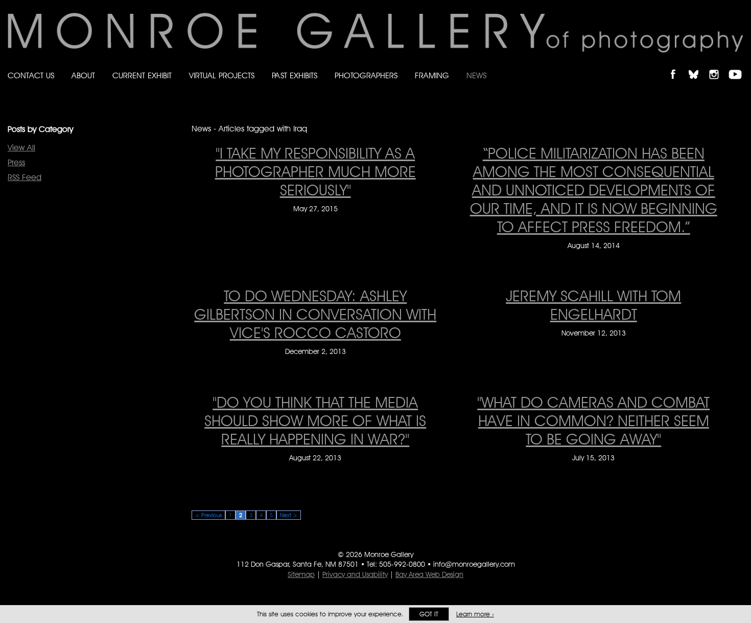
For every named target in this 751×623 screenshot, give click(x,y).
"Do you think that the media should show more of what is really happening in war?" (315, 420)
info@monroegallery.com (474, 564)
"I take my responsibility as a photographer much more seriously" (315, 171)
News (476, 75)
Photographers (366, 75)
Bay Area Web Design (429, 574)
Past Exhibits (294, 75)
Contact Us (31, 75)
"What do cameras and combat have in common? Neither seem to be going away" (593, 420)
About (83, 75)
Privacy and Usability (355, 574)
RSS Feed (24, 177)
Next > (288, 515)
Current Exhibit (142, 75)
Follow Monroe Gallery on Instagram (718, 65)
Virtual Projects (221, 75)
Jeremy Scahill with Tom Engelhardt (593, 304)
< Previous (208, 515)
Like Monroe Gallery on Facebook (677, 65)
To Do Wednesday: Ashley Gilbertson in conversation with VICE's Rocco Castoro (315, 314)
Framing (432, 75)
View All (21, 147)
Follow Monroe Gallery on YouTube (738, 65)
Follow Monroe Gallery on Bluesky (698, 65)
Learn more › (475, 614)
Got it (428, 614)
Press (16, 162)
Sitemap (301, 574)
